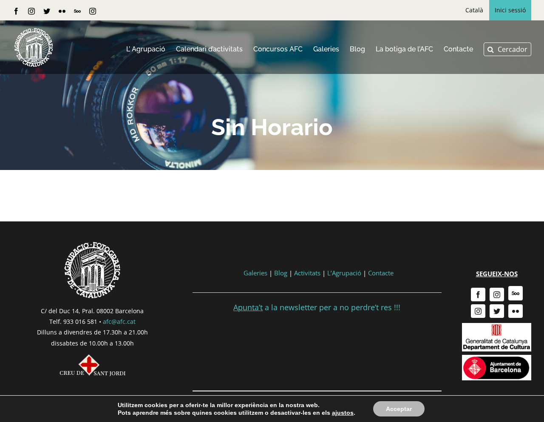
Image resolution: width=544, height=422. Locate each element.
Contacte (381, 273)
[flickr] (515, 311)
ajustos (343, 412)
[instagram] (497, 294)
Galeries (255, 273)
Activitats (307, 273)
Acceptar (399, 408)
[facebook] (478, 294)
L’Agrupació (344, 273)
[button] (507, 49)
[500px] (515, 293)
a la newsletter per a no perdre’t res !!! (316, 307)
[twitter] (497, 311)
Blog (280, 273)
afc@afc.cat (119, 321)
